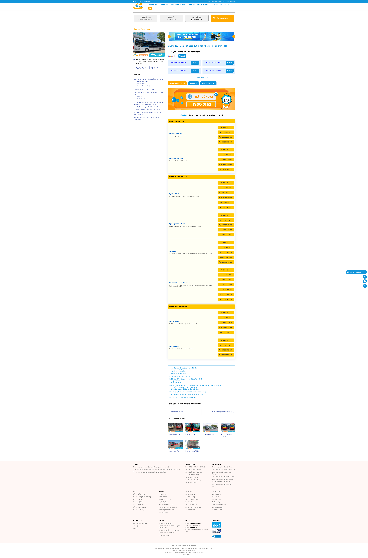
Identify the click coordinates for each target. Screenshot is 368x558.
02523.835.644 (226, 197)
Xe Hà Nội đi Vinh (191, 482)
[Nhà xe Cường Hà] (175, 427)
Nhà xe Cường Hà (174, 434)
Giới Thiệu (164, 5)
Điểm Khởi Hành (146, 17)
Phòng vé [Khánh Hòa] (143, 86)
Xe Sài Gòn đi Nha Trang (193, 472)
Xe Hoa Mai (163, 497)
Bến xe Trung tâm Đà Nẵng (142, 497)
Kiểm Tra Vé (217, 5)
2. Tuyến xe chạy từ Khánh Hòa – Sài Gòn (148, 109)
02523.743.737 (226, 289)
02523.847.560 (226, 207)
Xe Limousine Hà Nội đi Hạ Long (223, 479)
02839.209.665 (226, 142)
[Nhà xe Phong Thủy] (192, 444)
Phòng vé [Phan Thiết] (143, 84)
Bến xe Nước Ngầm (139, 507)
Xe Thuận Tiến (217, 510)
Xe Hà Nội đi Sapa (191, 477)
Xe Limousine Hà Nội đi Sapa (221, 482)
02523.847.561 (226, 230)
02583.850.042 (226, 355)
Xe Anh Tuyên (216, 494)
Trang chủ (153, 5)
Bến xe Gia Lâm (138, 499)
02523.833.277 (226, 192)
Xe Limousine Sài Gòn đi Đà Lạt (222, 467)
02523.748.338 (226, 225)
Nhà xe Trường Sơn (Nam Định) (221, 412)
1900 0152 (226, 127)
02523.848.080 (226, 257)
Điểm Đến (171, 17)
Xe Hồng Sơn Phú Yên (166, 510)
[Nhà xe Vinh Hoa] (210, 427)
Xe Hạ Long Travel (165, 499)
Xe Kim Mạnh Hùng (191, 499)
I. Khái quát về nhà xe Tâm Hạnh (144, 89)
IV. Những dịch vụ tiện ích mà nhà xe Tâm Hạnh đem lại (147, 113)
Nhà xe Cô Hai (190, 434)
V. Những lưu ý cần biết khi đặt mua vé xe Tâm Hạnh (147, 118)
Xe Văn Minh (216, 491)
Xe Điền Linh (216, 497)
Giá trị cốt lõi (137, 528)
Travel (227, 5)
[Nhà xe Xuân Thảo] (175, 444)
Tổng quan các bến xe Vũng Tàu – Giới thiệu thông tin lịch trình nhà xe (156, 469)
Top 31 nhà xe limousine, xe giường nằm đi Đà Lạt (149, 472)
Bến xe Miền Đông (139, 494)
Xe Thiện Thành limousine (168, 507)
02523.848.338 (226, 262)
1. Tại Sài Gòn (140, 97)
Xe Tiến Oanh (163, 512)
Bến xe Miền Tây (138, 510)
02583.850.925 (226, 350)
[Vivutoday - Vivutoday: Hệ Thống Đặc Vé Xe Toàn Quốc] (139, 6)
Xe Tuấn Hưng (190, 502)
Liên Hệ (135, 526)
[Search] (150, 8)
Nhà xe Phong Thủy (192, 451)
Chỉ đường (157, 68)
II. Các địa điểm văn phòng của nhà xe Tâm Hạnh (148, 93)
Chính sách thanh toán (166, 533)
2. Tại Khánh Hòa (141, 99)
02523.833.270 (226, 202)
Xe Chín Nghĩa (190, 494)
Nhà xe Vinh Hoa (208, 434)
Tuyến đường (202, 5)
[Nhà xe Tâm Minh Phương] (228, 427)
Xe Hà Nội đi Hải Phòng (193, 480)
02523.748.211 (226, 252)
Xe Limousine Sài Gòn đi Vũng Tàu (223, 469)
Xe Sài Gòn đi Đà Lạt (192, 475)
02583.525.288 (226, 327)
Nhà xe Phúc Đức (177, 412)
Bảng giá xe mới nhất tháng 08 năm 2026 (183, 397)
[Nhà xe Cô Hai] (192, 427)
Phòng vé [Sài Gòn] (142, 81)
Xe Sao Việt (163, 494)
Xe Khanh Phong (191, 504)
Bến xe (192, 5)
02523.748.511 (226, 299)
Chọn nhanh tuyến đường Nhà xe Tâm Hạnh (148, 79)
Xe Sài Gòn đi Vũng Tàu (193, 469)
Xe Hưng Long (190, 497)
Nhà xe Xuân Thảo (174, 451)
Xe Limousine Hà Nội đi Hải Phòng (223, 476)
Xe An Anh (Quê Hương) (193, 507)
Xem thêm (201, 78)
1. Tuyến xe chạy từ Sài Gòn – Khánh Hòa (148, 107)
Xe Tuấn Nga (216, 502)
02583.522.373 (226, 332)
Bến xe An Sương (138, 504)
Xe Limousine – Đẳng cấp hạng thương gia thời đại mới (151, 467)
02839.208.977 (226, 169)
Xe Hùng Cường (217, 507)
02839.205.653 (226, 137)
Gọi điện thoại (144, 68)
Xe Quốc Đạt (163, 502)
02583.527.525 (226, 322)
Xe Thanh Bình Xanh (166, 504)
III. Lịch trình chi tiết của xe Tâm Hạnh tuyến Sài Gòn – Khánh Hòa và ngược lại (148, 103)
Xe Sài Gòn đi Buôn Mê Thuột (195, 467)
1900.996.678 (227, 132)
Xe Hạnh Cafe (216, 499)
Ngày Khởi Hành (197, 17)
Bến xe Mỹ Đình (138, 502)
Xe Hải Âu (188, 491)
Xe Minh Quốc (190, 510)
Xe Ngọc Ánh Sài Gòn (219, 504)
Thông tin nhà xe (178, 5)
